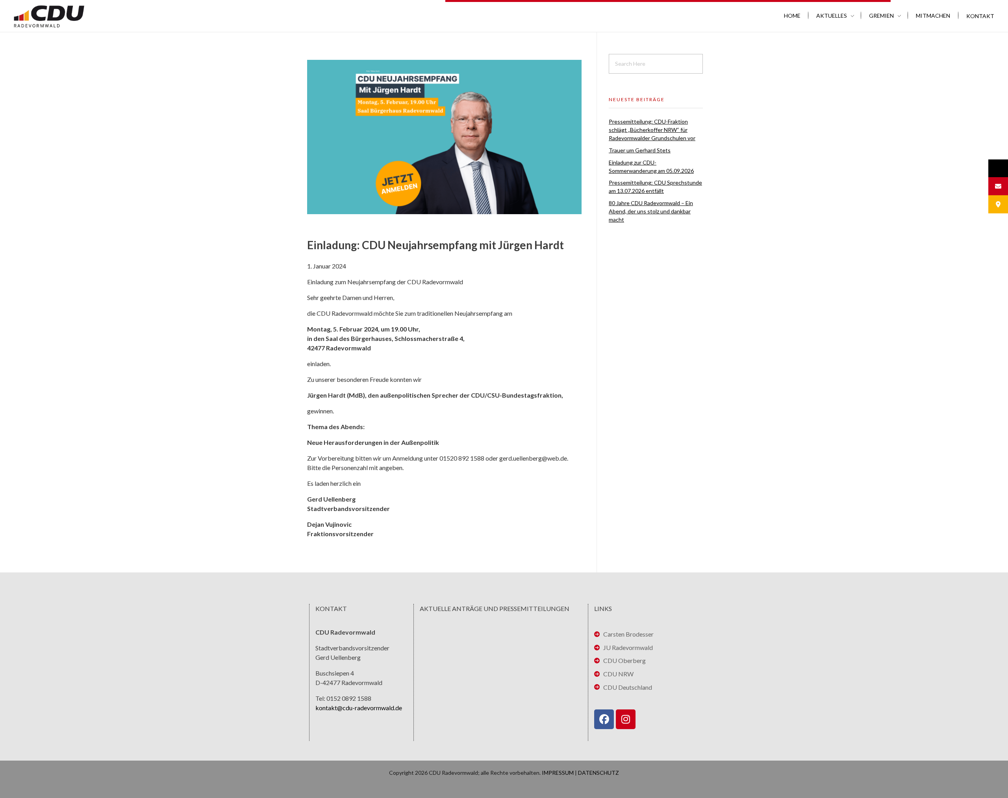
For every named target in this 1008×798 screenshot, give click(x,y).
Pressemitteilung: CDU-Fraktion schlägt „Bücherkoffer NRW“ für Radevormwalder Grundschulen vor (652, 129)
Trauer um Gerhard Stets (640, 150)
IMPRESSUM (558, 772)
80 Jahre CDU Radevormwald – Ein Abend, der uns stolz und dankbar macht (651, 211)
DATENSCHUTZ (598, 772)
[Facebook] (604, 719)
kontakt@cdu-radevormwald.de (358, 707)
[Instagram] (626, 719)
